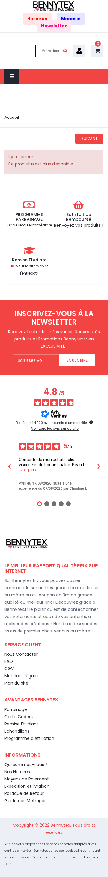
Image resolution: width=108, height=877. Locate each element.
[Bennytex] (54, 6)
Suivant (89, 138)
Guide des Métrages (25, 801)
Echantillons (16, 731)
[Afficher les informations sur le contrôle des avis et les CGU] (91, 422)
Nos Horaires (17, 772)
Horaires (37, 19)
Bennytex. (61, 825)
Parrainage (15, 709)
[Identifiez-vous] (80, 51)
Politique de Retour (24, 793)
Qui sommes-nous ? (26, 765)
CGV (9, 669)
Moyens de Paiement (26, 779)
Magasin (71, 19)
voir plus (28, 469)
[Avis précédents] (9, 467)
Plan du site (16, 683)
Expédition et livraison (27, 786)
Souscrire (77, 360)
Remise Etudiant (21, 724)
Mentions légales (22, 676)
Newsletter (54, 26)
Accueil (11, 117)
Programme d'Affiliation (29, 738)
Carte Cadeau (19, 717)
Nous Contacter (21, 654)
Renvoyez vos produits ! (78, 225)
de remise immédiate (29, 225)
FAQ (8, 661)
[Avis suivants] (98, 467)
